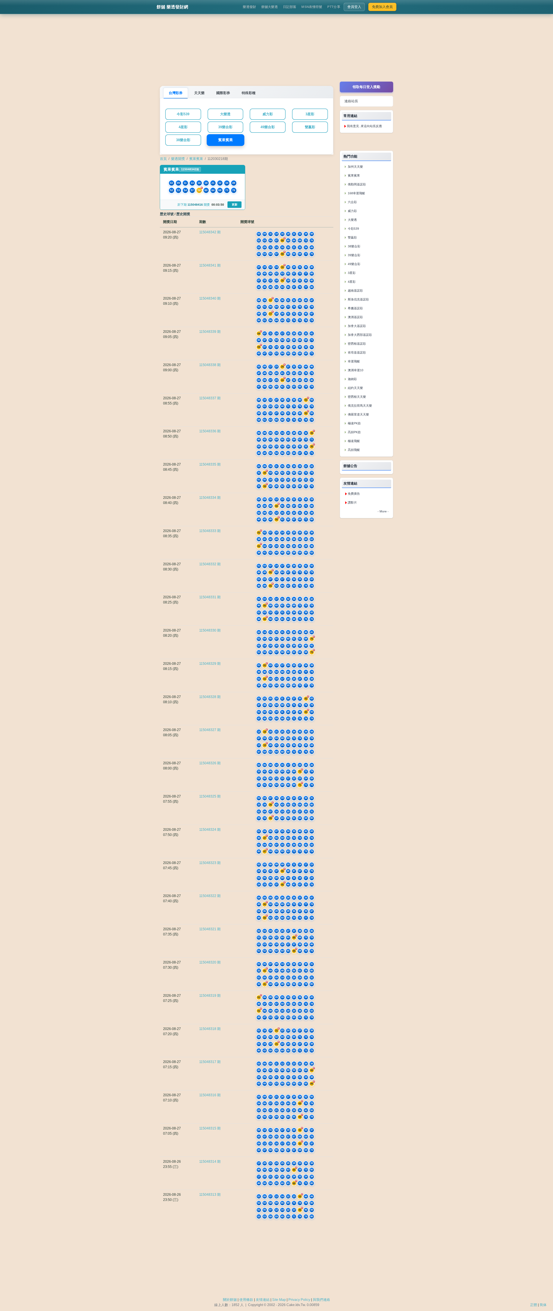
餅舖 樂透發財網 (172, 7)
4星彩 (183, 127)
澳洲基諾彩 (355, 317)
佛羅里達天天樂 (358, 414)
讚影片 (352, 502)
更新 (234, 204)
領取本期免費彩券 (366, 142)
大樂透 (225, 114)
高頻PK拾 (354, 432)
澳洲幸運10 (355, 370)
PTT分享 (333, 7)
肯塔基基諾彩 (356, 352)
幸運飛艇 (353, 361)
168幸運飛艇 (356, 193)
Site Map (279, 1300)
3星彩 (309, 114)
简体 (543, 1305)
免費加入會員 (382, 7)
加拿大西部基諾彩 (359, 334)
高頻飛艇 (353, 450)
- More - (383, 511)
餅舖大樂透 (269, 7)
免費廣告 (354, 493)
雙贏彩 (310, 127)
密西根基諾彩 (356, 343)
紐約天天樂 (355, 388)
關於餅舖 (230, 1300)
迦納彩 (352, 379)
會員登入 (354, 7)
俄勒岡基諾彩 (356, 184)
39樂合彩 (225, 127)
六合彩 (352, 202)
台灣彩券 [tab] (176, 93)
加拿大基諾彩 (356, 326)
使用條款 (246, 1300)
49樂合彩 (268, 127)
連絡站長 (351, 101)
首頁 (163, 159)
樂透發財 (249, 7)
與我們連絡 (321, 1300)
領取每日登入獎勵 (366, 87)
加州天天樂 (355, 166)
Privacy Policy (299, 1300)
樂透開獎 (178, 159)
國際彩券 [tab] (223, 93)
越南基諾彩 (355, 290)
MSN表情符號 (311, 7)
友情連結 (263, 1300)
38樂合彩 (183, 140)
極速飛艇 (353, 441)
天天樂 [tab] (199, 93)
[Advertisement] (276, 51)
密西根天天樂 (356, 396)
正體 (533, 1305)
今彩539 (183, 114)
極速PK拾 (354, 423)
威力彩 (267, 114)
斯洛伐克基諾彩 (358, 299)
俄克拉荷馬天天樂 (359, 405)
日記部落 (289, 7)
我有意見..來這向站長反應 (364, 126)
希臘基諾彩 (355, 308)
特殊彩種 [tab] (249, 93)
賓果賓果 (225, 140)
